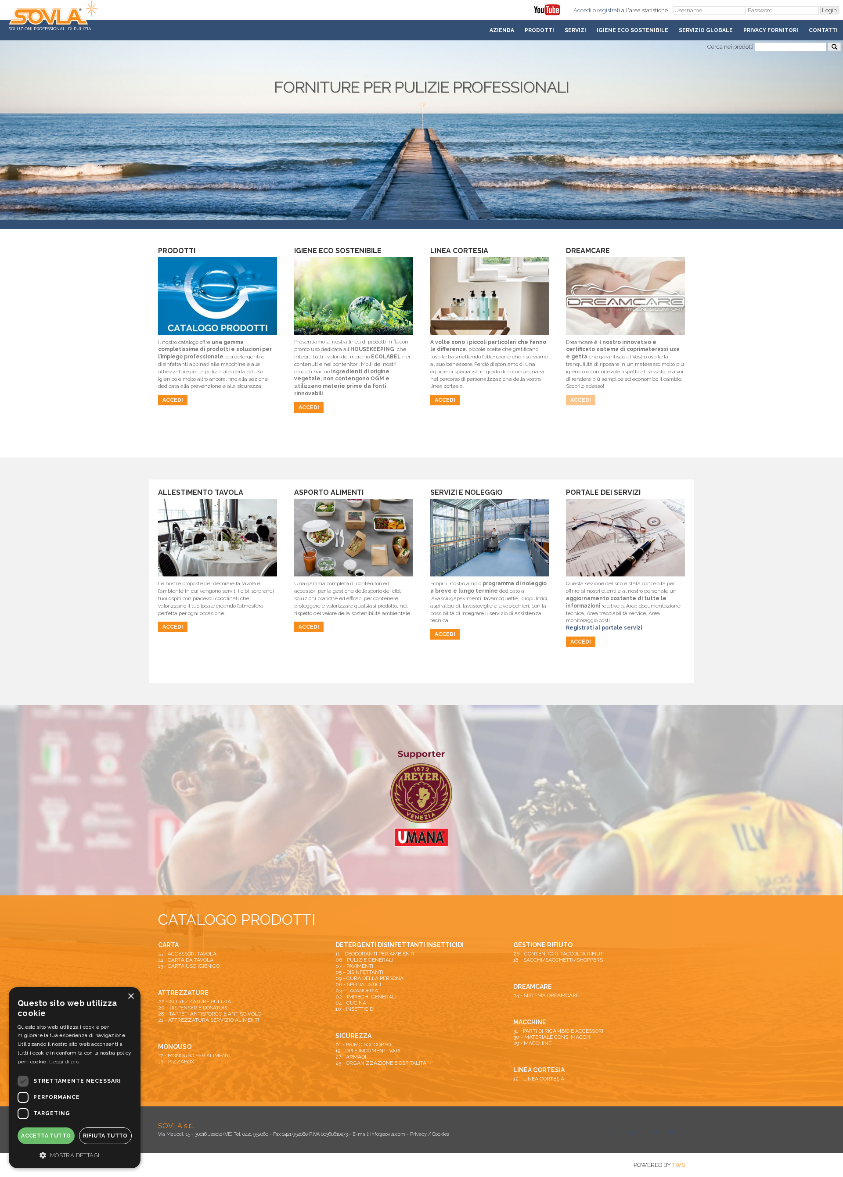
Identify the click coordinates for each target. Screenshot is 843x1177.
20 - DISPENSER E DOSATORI (192, 1008)
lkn (674, 1132)
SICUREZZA (353, 1035)
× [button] (130, 996)
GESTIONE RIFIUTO (543, 944)
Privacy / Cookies (429, 1134)
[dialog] (74, 1077)
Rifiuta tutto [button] (105, 1136)
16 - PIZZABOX (176, 1062)
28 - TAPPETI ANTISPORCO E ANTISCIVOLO (209, 1014)
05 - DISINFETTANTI (359, 972)
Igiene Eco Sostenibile (632, 30)
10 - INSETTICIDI (355, 1009)
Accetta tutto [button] (46, 1136)
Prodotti (539, 30)
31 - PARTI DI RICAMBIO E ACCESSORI (558, 1031)
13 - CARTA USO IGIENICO (189, 966)
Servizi (575, 30)
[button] (75, 1154)
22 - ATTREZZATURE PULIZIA (194, 1001)
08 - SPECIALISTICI (358, 984)
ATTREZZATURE (183, 992)
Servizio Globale (706, 30)
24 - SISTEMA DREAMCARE (546, 995)
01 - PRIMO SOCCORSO (363, 1044)
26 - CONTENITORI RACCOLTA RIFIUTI (559, 954)
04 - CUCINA (350, 1003)
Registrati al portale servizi (604, 628)
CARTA (168, 944)
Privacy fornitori (770, 30)
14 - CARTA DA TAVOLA (185, 960)
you (633, 1132)
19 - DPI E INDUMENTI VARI (367, 1051)
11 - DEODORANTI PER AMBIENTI (374, 954)
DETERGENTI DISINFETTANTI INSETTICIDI (399, 944)
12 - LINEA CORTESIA (538, 1079)
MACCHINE (529, 1022)
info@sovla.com (387, 1134)
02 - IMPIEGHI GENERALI (365, 997)
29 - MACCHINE (532, 1043)
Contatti (823, 30)
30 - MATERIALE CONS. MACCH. (552, 1037)
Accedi (582, 10)
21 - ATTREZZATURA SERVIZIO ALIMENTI (208, 1020)
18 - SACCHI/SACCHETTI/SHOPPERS (558, 960)
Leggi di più (64, 1062)
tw (612, 1132)
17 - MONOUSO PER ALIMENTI (194, 1055)
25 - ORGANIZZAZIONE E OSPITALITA (380, 1063)
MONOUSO (174, 1046)
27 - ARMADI (350, 1057)
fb (654, 1132)
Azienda (502, 30)
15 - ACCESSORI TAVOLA (187, 954)
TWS (678, 1165)
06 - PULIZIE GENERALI (364, 960)
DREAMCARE (532, 986)
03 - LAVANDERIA (356, 990)
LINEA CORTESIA (539, 1069)
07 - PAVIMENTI (354, 966)
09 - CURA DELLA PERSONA (369, 978)
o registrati (606, 10)
